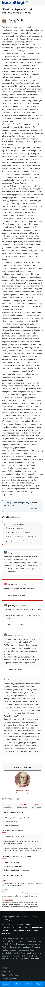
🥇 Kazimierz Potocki (14, 528)
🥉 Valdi (27, 532)
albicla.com (6, 933)
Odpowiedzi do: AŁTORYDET (17, 595)
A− (28, 984)
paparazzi (19, 536)
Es (30, 541)
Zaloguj (7, 503)
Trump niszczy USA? (12, 862)
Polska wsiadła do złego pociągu (16, 870)
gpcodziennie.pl (20, 930)
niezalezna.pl (25, 924)
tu (14, 944)
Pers (8, 536)
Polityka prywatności (10, 979)
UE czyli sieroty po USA (13, 866)
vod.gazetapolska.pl (34, 927)
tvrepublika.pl (32, 930)
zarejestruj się (20, 503)
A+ (17, 984)
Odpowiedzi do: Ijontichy (15, 625)
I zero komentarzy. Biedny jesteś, (14, 836)
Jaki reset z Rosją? (11, 822)
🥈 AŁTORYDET (12, 532)
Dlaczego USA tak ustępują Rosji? (17, 818)
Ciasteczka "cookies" (10, 975)
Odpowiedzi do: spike (14, 669)
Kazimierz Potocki (16, 20)
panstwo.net (20, 927)
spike (9, 541)
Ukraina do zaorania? (12, 825)
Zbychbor (19, 541)
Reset (39, 984)
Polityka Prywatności (31, 959)
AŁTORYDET (13, 585)
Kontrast (6, 984)
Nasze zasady (7, 971)
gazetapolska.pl (8, 927)
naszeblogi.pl (7, 930)
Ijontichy (32, 536)
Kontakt (5, 968)
